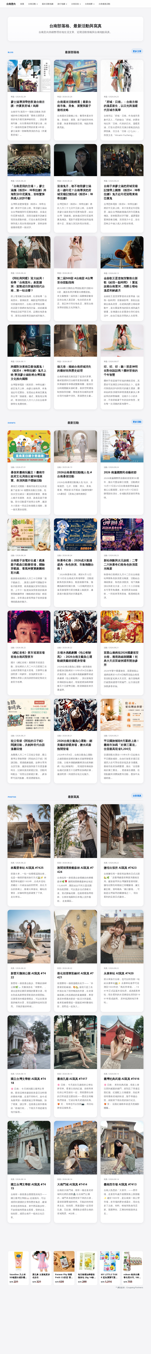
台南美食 (75, 4)
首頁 (22, 4)
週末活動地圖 (47, 4)
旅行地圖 (62, 4)
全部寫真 (137, 795)
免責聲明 (68, 1329)
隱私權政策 (54, 1329)
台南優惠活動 (104, 4)
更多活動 (137, 421)
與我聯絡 (40, 1329)
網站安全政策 (82, 1329)
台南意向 (11, 3)
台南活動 (32, 4)
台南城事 (89, 4)
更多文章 (137, 51)
